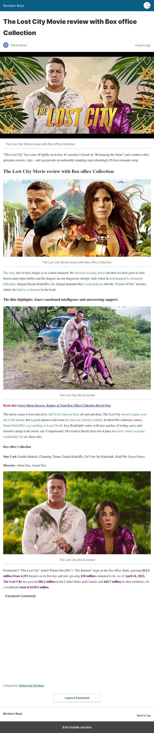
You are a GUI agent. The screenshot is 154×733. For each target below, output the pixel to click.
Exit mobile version (77, 727)
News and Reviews (31, 685)
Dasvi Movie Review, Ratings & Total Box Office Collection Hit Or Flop (64, 405)
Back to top (144, 715)
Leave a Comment (77, 698)
